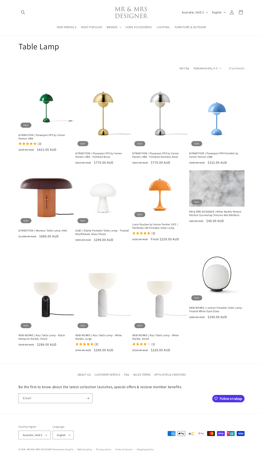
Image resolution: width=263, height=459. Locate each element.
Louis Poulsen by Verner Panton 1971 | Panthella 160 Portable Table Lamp (155, 226)
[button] (23, 12)
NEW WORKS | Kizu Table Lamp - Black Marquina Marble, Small (41, 337)
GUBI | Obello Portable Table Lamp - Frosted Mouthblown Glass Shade (102, 232)
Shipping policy (145, 449)
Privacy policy (103, 449)
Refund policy (84, 449)
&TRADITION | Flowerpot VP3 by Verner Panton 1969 (41, 136)
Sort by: (184, 68)
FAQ (126, 374)
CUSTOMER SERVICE (107, 374)
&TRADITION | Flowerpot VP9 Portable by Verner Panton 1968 (213, 155)
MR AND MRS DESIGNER (39, 449)
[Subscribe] (87, 398)
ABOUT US (84, 374)
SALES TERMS (142, 374)
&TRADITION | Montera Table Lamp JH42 (42, 230)
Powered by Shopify (63, 449)
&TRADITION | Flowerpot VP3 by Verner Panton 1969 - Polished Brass (98, 155)
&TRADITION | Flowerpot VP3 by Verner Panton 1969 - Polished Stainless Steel (155, 155)
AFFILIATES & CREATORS (170, 374)
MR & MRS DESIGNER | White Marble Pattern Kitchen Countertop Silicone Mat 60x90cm (215, 213)
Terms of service (124, 449)
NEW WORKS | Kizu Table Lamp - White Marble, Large (98, 337)
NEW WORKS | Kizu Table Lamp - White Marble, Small (155, 337)
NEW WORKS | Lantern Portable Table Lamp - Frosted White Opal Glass (216, 309)
